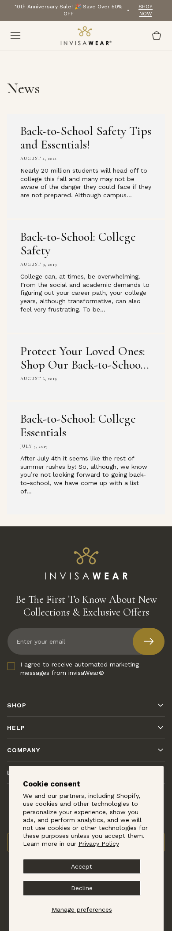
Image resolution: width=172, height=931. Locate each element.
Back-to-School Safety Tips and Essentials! (85, 138)
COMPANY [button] (23, 749)
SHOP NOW (145, 10)
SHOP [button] (16, 705)
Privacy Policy (99, 843)
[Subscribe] (149, 641)
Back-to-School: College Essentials (78, 425)
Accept (81, 866)
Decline (82, 887)
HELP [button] (16, 727)
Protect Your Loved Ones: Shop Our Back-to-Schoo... (84, 358)
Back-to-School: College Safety (78, 243)
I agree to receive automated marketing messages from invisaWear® (79, 668)
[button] (15, 35)
